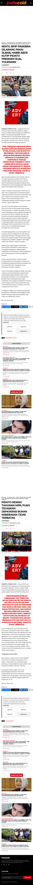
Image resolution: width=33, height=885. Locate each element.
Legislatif (5, 346)
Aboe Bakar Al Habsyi (11, 337)
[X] (6, 72)
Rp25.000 (23, 326)
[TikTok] (6, 865)
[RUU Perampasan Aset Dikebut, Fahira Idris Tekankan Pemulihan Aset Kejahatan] (16, 401)
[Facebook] (3, 72)
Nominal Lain (23, 331)
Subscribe (27, 877)
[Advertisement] (16, 23)
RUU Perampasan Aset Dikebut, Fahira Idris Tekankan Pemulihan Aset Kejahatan (15, 348)
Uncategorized (11, 42)
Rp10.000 (9, 326)
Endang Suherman (8, 69)
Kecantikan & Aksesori (9, 357)
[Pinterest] (10, 72)
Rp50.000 (9, 331)
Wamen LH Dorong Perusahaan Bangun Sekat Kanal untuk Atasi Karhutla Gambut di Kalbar (16, 370)
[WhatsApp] (13, 72)
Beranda (4, 42)
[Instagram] (4, 865)
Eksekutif (5, 368)
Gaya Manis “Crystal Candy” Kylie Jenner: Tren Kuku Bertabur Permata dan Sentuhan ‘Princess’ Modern (16, 359)
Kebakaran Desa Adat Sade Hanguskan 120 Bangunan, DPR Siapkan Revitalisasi (15, 381)
